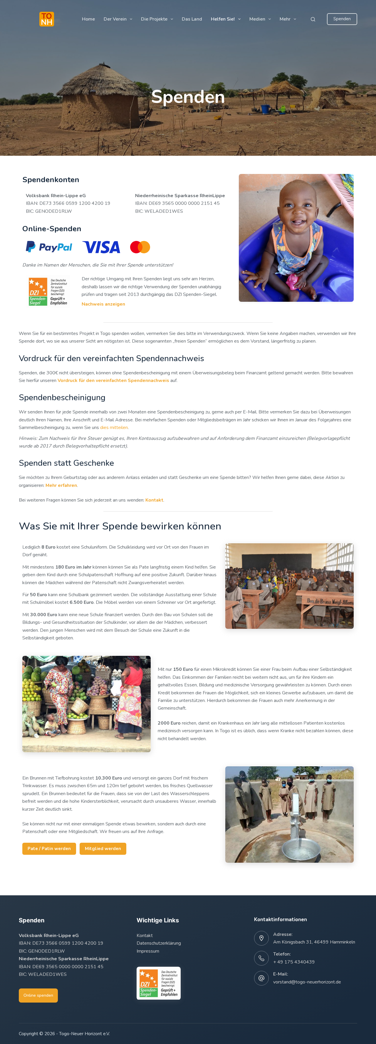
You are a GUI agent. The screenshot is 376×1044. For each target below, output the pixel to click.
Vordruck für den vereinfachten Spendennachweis (113, 380)
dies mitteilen (114, 427)
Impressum (148, 951)
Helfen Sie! (223, 19)
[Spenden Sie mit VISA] (101, 247)
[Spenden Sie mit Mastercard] (140, 247)
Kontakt (145, 935)
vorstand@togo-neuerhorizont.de (307, 982)
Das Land (192, 19)
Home (88, 19)
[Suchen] (313, 19)
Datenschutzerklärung (159, 943)
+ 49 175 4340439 (294, 962)
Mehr (285, 19)
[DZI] (159, 983)
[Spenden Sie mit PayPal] (49, 247)
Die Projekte (154, 19)
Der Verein (115, 19)
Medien (257, 19)
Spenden (342, 19)
